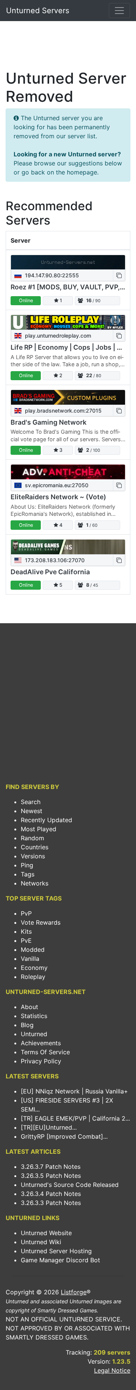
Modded (33, 949)
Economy (34, 967)
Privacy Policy (41, 1061)
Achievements (41, 1043)
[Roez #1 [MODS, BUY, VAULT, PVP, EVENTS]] (68, 262)
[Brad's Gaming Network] (68, 397)
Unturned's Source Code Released (70, 1184)
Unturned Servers (37, 10)
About (29, 1007)
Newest (31, 811)
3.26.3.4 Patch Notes (51, 1193)
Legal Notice (112, 1370)
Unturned (34, 1034)
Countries (34, 847)
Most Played (38, 829)
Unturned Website (46, 1233)
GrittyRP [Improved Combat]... (64, 1136)
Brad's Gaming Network (49, 422)
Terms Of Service (45, 1052)
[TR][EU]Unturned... (49, 1127)
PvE (26, 940)
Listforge (74, 1292)
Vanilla (30, 958)
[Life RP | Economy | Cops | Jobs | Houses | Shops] (68, 322)
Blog (27, 1025)
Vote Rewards (40, 922)
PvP (26, 913)
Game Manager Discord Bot (60, 1260)
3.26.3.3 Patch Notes (51, 1203)
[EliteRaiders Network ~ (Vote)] (68, 472)
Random (32, 838)
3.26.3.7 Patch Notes (50, 1166)
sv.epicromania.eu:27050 (55, 485)
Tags (27, 874)
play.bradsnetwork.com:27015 (62, 410)
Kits (26, 931)
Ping (27, 865)
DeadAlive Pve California (50, 572)
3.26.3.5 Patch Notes (51, 1175)
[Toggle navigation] (119, 10)
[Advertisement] (68, 47)
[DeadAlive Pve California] (68, 547)
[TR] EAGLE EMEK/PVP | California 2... (75, 1118)
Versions (33, 856)
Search (30, 802)
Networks (34, 883)
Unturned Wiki (41, 1242)
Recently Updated (46, 820)
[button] (119, 275)
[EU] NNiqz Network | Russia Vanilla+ (74, 1091)
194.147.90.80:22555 (51, 275)
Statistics (34, 1016)
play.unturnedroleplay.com (57, 335)
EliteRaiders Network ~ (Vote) (58, 497)
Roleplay (33, 976)
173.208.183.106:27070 (54, 560)
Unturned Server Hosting (56, 1251)
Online (26, 300)
